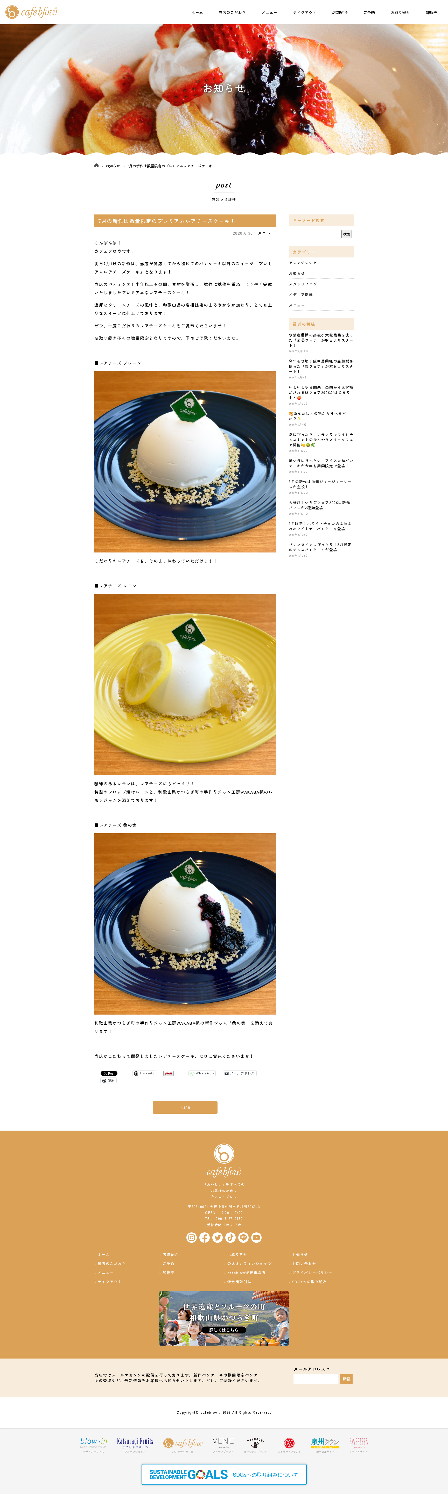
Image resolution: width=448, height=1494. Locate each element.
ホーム (197, 12)
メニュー (269, 12)
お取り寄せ (400, 12)
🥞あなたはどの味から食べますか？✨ (317, 416)
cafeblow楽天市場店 (246, 1272)
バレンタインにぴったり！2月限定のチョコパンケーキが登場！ (320, 547)
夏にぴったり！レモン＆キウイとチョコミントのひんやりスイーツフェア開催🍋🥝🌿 (321, 439)
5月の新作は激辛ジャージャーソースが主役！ (320, 484)
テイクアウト (304, 12)
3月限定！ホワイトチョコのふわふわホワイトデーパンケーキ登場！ (320, 526)
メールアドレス (312, 1369)
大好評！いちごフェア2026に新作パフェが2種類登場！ (319, 505)
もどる (185, 1107)
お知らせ (113, 165)
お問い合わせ (304, 1263)
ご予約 (369, 12)
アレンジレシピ (303, 262)
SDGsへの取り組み (309, 1281)
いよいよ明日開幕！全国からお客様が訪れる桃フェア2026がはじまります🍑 (321, 392)
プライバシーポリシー (312, 1272)
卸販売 (432, 12)
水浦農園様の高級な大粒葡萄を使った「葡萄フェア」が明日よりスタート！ (321, 340)
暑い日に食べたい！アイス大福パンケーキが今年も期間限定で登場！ (321, 463)
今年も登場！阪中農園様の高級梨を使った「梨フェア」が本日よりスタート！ (321, 366)
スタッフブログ (303, 283)
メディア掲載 (301, 294)
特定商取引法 (239, 1281)
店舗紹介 (340, 12)
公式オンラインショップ (249, 1263)
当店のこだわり (232, 12)
